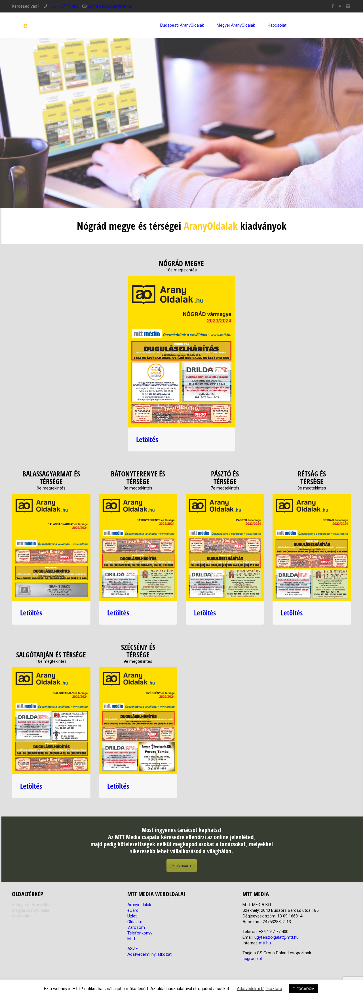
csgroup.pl (252, 958)
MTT (131, 938)
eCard (132, 910)
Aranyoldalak (139, 904)
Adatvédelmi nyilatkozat (149, 954)
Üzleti (132, 916)
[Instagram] (348, 6)
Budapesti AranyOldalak (34, 904)
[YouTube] (340, 6)
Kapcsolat (21, 916)
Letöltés (147, 439)
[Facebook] (333, 6)
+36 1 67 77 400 (64, 6)
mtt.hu (265, 943)
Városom (136, 927)
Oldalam (134, 921)
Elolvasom (181, 865)
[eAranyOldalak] (54, 25)
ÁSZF (132, 948)
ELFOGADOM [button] (304, 989)
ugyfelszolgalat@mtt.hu (110, 6)
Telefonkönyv (139, 933)
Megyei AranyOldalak (31, 910)
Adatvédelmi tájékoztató (259, 988)
